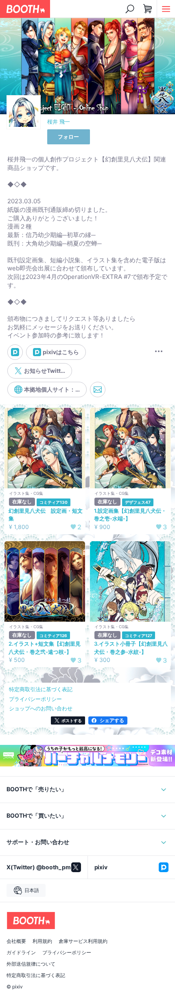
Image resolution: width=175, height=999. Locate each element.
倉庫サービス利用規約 (83, 941)
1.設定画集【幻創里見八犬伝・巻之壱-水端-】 (130, 514)
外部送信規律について (31, 964)
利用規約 (42, 941)
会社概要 (16, 941)
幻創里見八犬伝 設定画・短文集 (46, 514)
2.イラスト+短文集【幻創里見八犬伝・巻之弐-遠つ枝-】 (45, 647)
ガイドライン (21, 952)
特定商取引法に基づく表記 (36, 975)
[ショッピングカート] (148, 9)
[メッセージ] (97, 389)
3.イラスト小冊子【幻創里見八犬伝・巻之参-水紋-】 (131, 647)
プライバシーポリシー (66, 952)
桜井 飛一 (58, 121)
